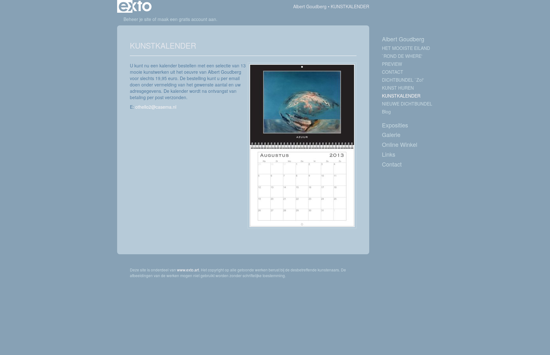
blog (386, 111)
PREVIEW (392, 64)
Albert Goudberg (310, 6)
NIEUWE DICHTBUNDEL (407, 103)
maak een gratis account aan (187, 19)
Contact (392, 164)
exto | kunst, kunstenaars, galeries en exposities (135, 6)
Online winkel (399, 144)
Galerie (391, 135)
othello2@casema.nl (155, 107)
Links (388, 154)
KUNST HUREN (398, 88)
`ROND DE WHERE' (402, 56)
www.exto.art (188, 269)
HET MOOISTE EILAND (406, 48)
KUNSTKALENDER (401, 95)
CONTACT (392, 72)
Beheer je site (137, 19)
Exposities (395, 125)
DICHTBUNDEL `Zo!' (403, 80)
